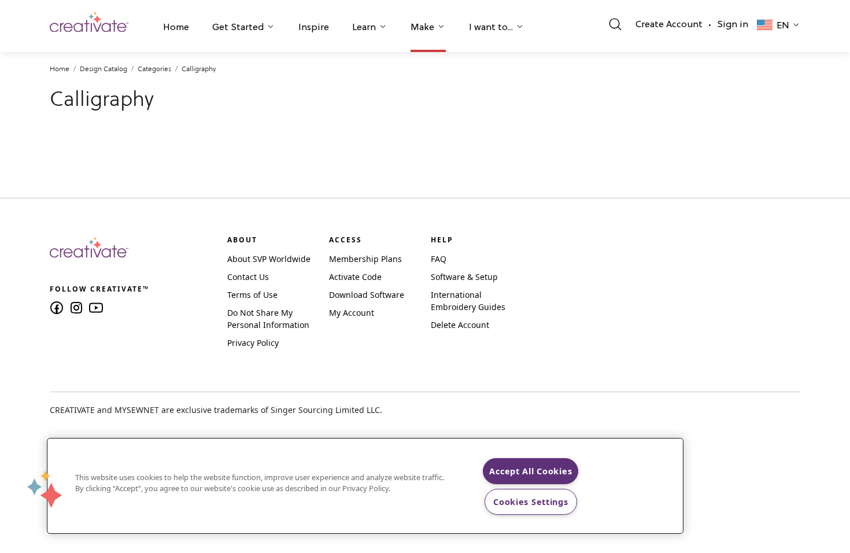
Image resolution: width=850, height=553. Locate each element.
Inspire (313, 28)
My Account (351, 312)
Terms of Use (252, 294)
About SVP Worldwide (269, 258)
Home (176, 28)
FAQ (438, 258)
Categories (154, 68)
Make (422, 28)
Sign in (732, 25)
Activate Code (355, 276)
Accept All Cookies (530, 471)
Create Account (669, 25)
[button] (176, 29)
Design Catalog (103, 68)
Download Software (366, 294)
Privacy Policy (253, 342)
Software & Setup (464, 276)
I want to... (491, 28)
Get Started (238, 28)
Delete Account (460, 324)
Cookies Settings (530, 501)
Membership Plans (365, 258)
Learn (364, 28)
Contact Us (248, 276)
